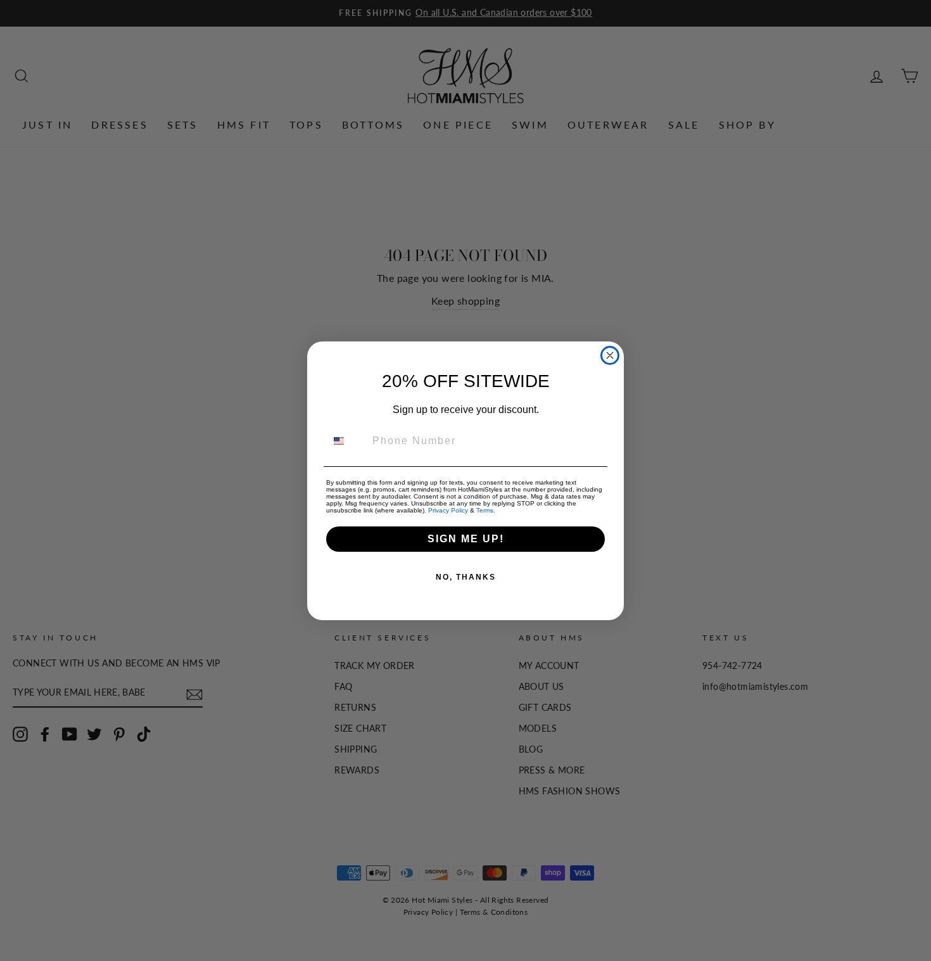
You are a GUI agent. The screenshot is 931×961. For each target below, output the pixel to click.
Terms (484, 510)
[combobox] (346, 441)
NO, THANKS (466, 577)
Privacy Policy (448, 510)
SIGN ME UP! (466, 538)
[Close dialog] (610, 355)
